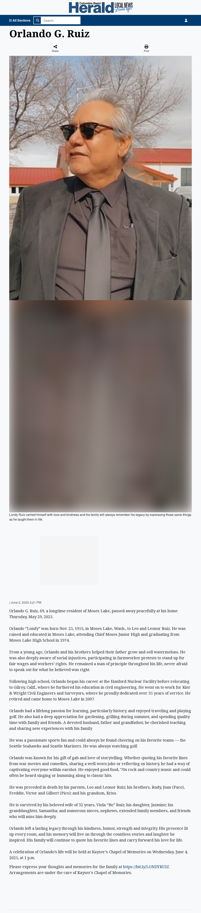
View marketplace (71, 578)
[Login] (186, 20)
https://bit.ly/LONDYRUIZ (146, 866)
